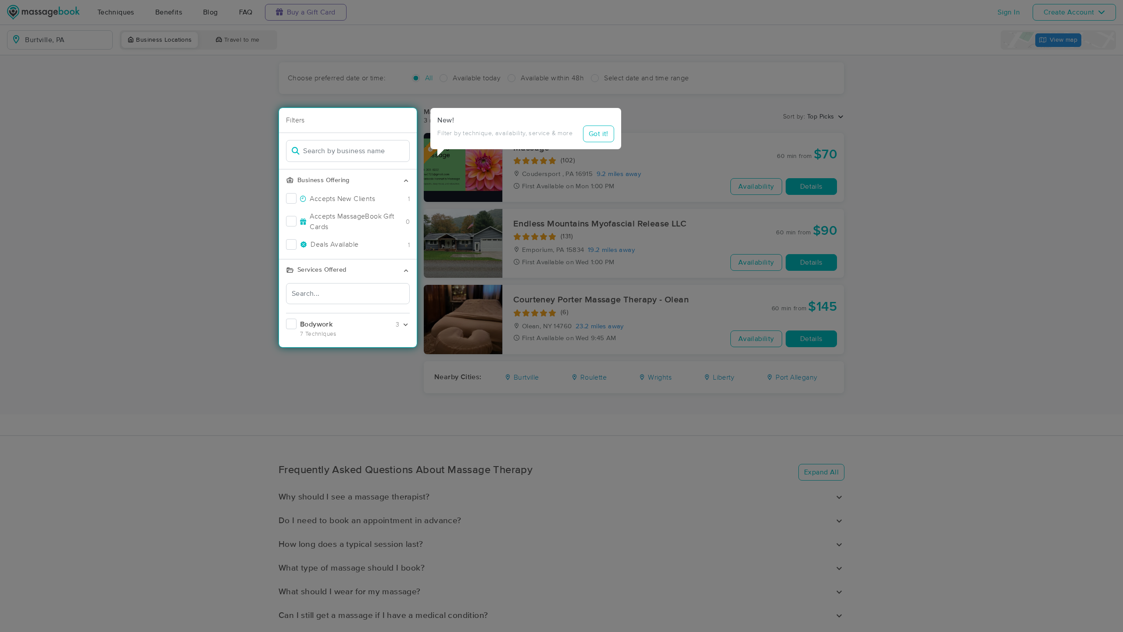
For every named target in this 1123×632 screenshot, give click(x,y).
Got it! (598, 133)
